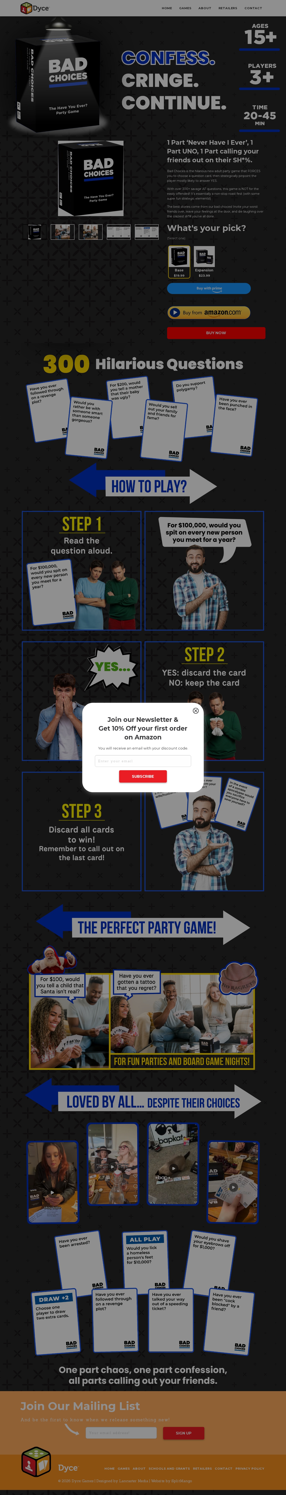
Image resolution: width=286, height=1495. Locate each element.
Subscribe (143, 776)
